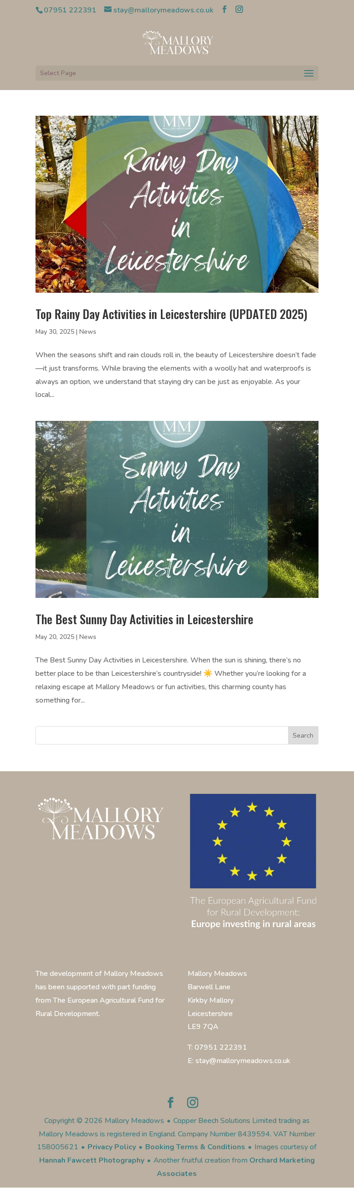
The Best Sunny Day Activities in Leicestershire (144, 619)
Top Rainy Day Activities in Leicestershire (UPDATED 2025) (171, 314)
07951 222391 (70, 10)
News (87, 331)
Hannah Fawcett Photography (91, 1160)
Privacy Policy (112, 1147)
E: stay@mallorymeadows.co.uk (239, 1061)
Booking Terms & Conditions (195, 1147)
